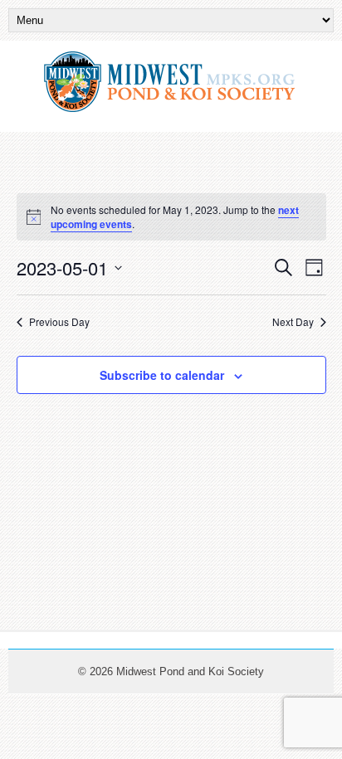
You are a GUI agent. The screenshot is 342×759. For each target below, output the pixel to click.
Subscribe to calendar (162, 375)
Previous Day (59, 321)
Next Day (293, 321)
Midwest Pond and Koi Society (190, 671)
